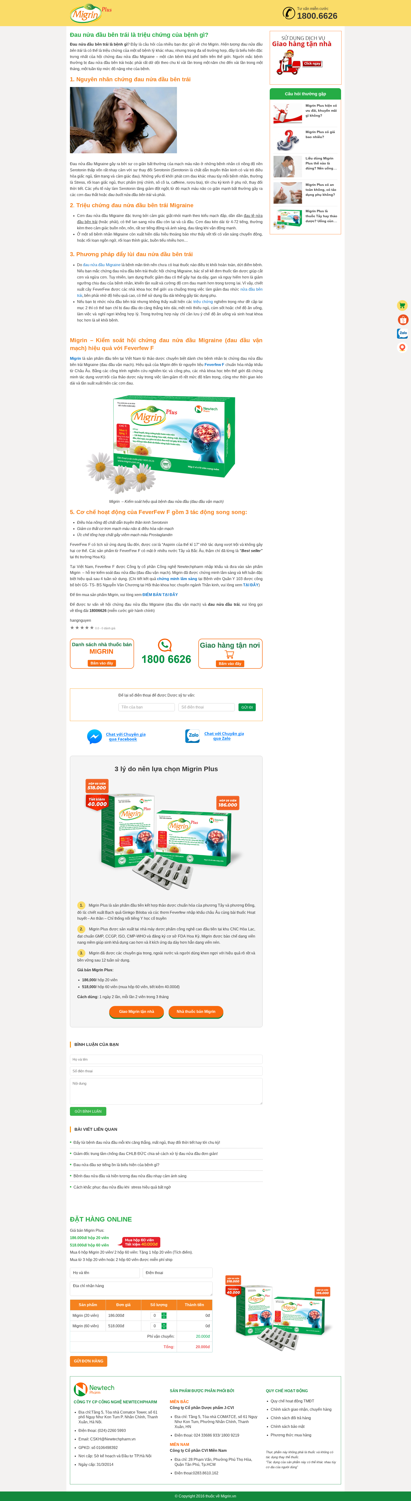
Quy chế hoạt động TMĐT (292, 1401)
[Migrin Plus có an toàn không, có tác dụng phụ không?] (288, 193)
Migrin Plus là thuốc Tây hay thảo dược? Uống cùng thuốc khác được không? (321, 221)
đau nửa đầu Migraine (102, 265)
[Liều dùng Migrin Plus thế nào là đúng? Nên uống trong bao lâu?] (288, 166)
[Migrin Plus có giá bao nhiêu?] (288, 140)
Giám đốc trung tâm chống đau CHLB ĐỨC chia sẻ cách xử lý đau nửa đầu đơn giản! (145, 1154)
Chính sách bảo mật (287, 1426)
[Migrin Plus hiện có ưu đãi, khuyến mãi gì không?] (288, 114)
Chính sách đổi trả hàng (291, 1418)
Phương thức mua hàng (291, 1435)
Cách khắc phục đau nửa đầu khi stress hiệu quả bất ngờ (122, 1187)
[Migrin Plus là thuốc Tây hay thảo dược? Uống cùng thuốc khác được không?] (288, 219)
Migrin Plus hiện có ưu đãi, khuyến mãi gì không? (321, 110)
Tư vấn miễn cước (317, 13)
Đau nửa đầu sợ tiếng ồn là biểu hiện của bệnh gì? (116, 1165)
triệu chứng (203, 302)
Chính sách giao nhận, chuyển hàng (301, 1409)
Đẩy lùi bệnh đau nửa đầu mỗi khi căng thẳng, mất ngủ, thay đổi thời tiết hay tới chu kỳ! (146, 1142)
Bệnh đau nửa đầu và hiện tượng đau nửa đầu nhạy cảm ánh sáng (129, 1176)
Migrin (91, 13)
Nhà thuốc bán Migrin (196, 1012)
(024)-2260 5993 (112, 1431)
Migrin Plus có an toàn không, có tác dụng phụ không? (321, 190)
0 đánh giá (105, 628)
